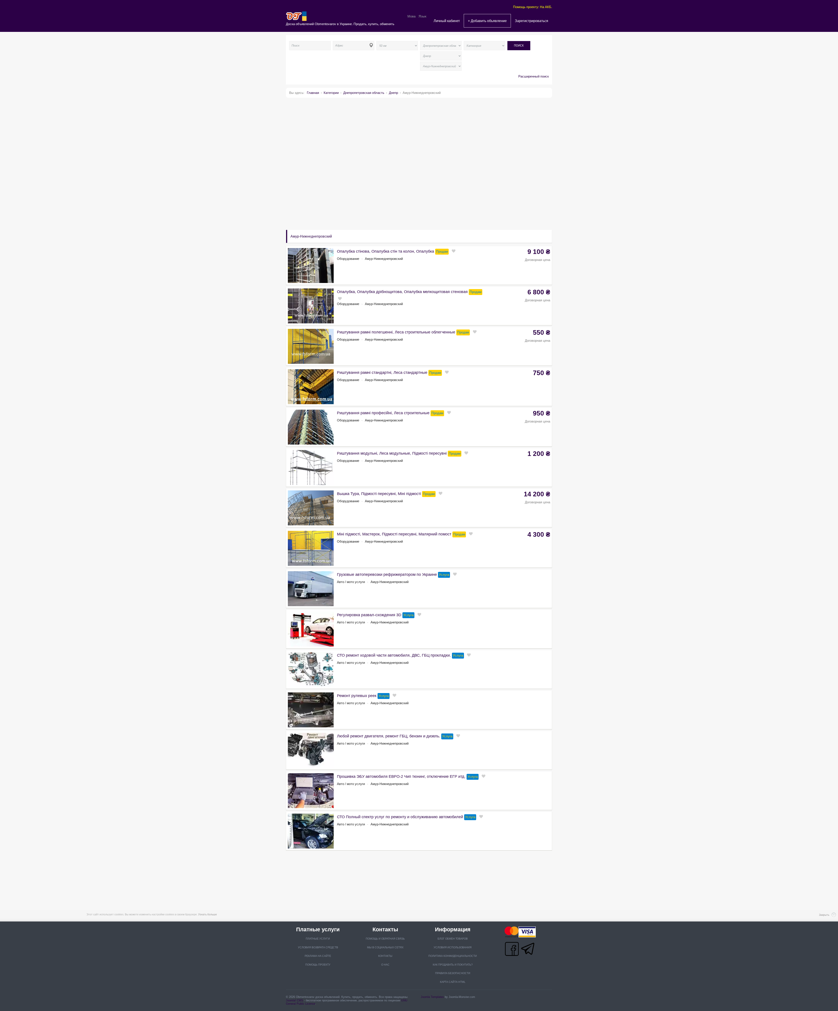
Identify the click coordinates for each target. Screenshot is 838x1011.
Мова (411, 16)
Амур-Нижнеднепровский (384, 259)
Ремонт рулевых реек (356, 696)
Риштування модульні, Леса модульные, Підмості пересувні (392, 453)
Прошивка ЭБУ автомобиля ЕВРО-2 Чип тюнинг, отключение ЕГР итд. (401, 776)
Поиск (519, 45)
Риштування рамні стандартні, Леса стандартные (382, 372)
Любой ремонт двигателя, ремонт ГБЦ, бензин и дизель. (388, 736)
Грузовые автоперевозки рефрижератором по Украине (387, 574)
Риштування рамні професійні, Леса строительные (383, 413)
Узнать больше (207, 914)
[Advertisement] (417, 131)
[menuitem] (447, 20)
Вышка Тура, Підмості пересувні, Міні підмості (379, 494)
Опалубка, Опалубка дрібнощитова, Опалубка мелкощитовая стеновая (402, 292)
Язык (422, 16)
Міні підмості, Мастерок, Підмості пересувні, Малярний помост (394, 534)
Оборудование (348, 259)
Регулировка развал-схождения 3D (369, 615)
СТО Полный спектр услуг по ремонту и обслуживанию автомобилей (400, 817)
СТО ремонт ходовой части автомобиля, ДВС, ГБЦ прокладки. (394, 655)
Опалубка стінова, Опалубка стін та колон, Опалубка (385, 251)
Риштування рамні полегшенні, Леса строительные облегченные (396, 332)
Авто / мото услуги (351, 582)
